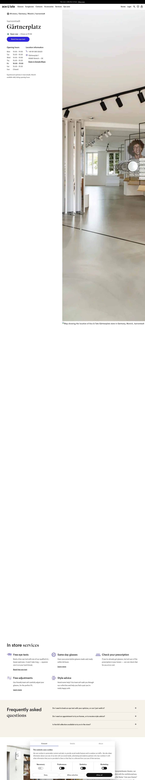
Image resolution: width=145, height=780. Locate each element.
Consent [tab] (44, 744)
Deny (45, 775)
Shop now (81, 2)
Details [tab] (72, 744)
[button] (138, 6)
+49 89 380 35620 (35, 51)
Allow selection (72, 775)
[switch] (62, 768)
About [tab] (101, 744)
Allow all (99, 775)
